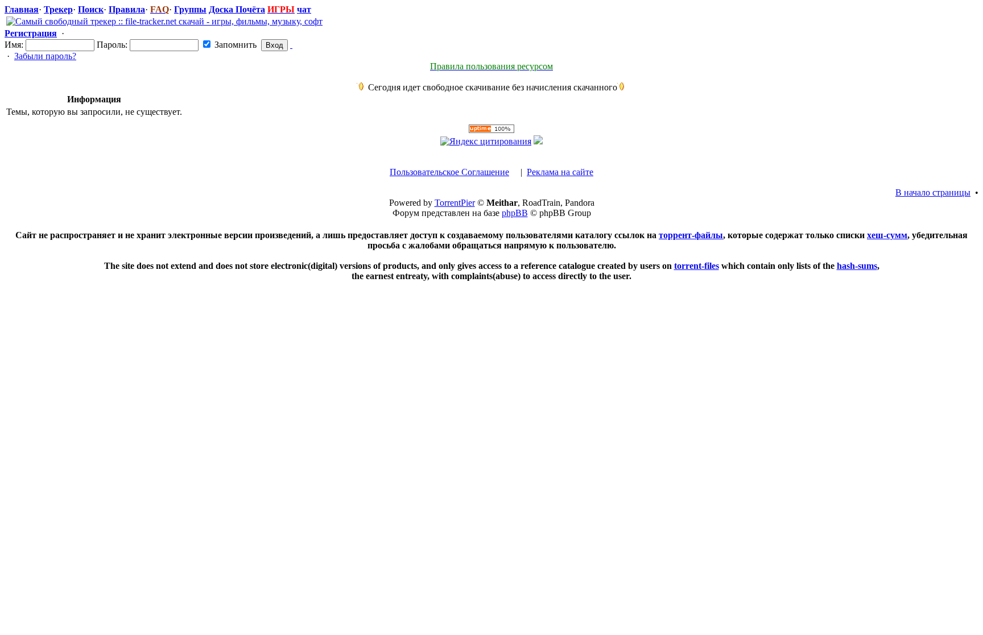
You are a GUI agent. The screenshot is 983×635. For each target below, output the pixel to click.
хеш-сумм (887, 235)
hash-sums (857, 266)
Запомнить (234, 44)
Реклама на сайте (560, 172)
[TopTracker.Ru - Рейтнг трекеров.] (538, 141)
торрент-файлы (691, 235)
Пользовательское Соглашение (449, 172)
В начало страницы (932, 192)
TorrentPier (455, 202)
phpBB (515, 213)
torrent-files (696, 266)
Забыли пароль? (45, 56)
